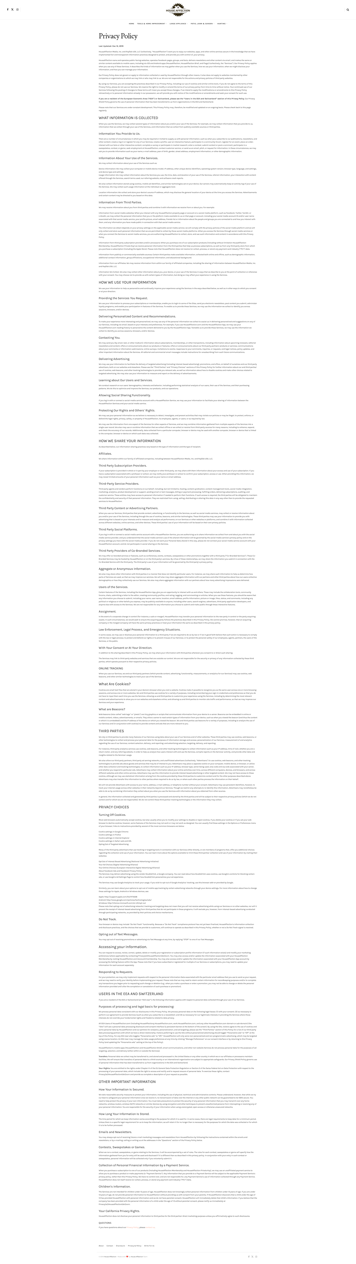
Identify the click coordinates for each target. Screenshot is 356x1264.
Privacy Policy (133, 1227)
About (101, 1246)
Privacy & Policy (134, 1246)
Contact (110, 1246)
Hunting (221, 24)
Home (131, 24)
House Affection (110, 1257)
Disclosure (120, 1246)
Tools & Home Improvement (151, 24)
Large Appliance (178, 24)
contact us (150, 1227)
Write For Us (149, 1246)
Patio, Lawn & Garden (202, 24)
